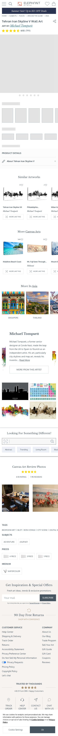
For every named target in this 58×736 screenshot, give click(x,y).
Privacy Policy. (46, 603)
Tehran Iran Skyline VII (12, 207)
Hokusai (30, 265)
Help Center (7, 631)
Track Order (7, 640)
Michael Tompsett (21, 25)
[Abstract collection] (8, 449)
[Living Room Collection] (41, 449)
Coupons (46, 657)
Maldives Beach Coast (12, 261)
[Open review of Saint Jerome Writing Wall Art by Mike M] (15, 498)
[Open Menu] (4, 3)
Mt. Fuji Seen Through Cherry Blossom (36, 261)
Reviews (46, 662)
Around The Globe (35, 16)
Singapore (13, 317)
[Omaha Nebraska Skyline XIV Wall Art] (15, 391)
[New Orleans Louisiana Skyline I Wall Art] (15, 410)
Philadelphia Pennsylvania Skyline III (37, 207)
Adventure (9, 542)
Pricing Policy (8, 666)
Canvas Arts (33, 231)
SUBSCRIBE (47, 597)
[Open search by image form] (5, 441)
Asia (47, 16)
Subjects (13, 16)
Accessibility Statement (13, 649)
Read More (24, 360)
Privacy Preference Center (14, 653)
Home (4, 16)
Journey (24, 542)
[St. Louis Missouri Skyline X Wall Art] (43, 410)
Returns (5, 644)
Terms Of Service (34, 603)
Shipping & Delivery (11, 636)
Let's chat (6, 675)
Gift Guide (47, 649)
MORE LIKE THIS (15, 217)
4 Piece (13, 556)
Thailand (37, 317)
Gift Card (46, 653)
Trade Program (49, 640)
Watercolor (14, 571)
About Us (46, 631)
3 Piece (30, 556)
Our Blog (46, 636)
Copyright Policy (9, 671)
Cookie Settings (37, 720)
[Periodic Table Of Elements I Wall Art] (43, 391)
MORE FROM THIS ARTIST (29, 369)
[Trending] (24, 449)
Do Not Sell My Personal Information (19, 657)
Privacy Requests (15, 662)
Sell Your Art (48, 644)
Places (22, 16)
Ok (42, 729)
